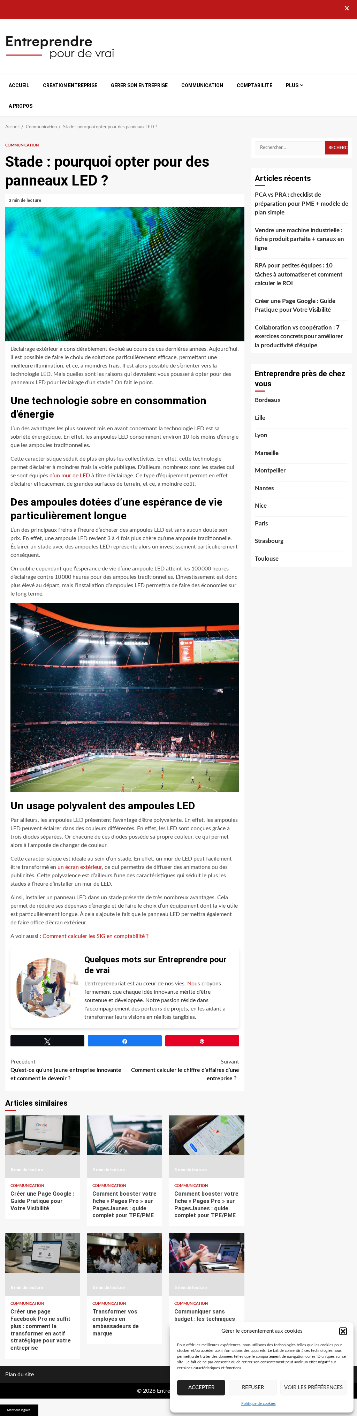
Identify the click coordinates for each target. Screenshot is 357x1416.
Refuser (253, 1387)
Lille (260, 418)
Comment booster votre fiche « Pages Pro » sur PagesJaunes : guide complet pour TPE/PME (124, 1146)
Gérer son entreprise (139, 85)
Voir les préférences (313, 1387)
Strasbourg (269, 541)
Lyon (261, 435)
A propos (20, 106)
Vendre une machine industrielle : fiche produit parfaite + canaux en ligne (299, 239)
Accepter (201, 1387)
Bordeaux (268, 400)
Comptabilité (254, 85)
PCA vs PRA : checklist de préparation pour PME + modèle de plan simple (301, 203)
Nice (261, 506)
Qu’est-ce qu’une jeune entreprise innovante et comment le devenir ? (65, 1070)
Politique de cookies (258, 1404)
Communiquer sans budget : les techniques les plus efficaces (206, 1264)
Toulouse (267, 559)
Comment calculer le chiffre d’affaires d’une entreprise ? (185, 1070)
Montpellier (270, 471)
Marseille (267, 453)
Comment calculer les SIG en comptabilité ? (96, 936)
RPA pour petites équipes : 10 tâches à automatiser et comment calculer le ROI (298, 274)
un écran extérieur (80, 867)
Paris (261, 524)
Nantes (264, 488)
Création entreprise (70, 85)
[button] (343, 1331)
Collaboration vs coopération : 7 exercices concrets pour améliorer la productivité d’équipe (299, 336)
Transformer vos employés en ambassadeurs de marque (124, 1264)
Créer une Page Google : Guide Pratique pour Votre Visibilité (42, 1146)
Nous (193, 983)
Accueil (19, 85)
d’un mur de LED (70, 475)
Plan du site (19, 1374)
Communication (202, 85)
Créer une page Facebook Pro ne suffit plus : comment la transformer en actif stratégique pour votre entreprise (42, 1264)
